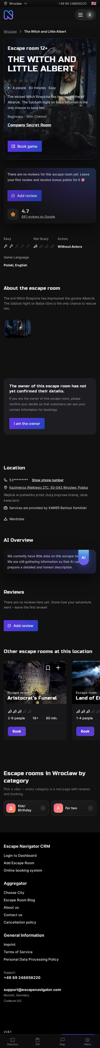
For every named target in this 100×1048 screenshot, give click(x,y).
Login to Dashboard (20, 855)
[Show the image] (18, 329)
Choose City (14, 892)
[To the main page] (8, 14)
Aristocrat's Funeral (32, 698)
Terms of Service (18, 952)
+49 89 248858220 (72, 3)
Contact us (13, 915)
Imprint (10, 944)
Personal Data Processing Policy (31, 959)
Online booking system (23, 870)
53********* (18, 480)
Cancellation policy (20, 922)
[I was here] (58, 667)
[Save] (48, 667)
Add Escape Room (19, 863)
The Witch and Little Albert (45, 31)
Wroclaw (10, 31)
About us (11, 907)
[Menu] (85, 14)
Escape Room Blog (19, 900)
